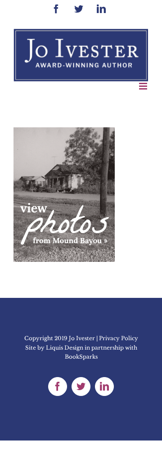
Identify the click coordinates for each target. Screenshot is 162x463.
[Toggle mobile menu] (143, 86)
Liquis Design (64, 347)
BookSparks (81, 356)
